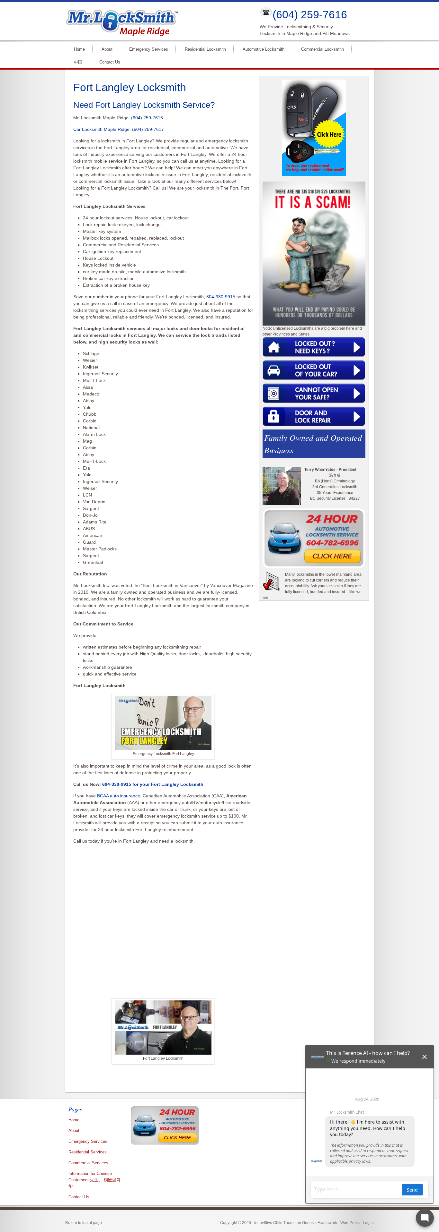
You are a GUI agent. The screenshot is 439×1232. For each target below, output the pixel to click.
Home (76, 49)
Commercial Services (88, 1162)
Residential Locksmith (202, 49)
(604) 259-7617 (148, 129)
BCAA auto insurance (118, 795)
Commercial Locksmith (320, 49)
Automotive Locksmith (260, 49)
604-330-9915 (220, 296)
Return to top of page (83, 1222)
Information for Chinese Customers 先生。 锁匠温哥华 (94, 1179)
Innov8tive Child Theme (275, 1222)
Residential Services (87, 1152)
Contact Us (109, 62)
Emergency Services (146, 49)
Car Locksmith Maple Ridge (101, 129)
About (104, 49)
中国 (78, 62)
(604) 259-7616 (310, 14)
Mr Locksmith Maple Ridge (157, 21)
